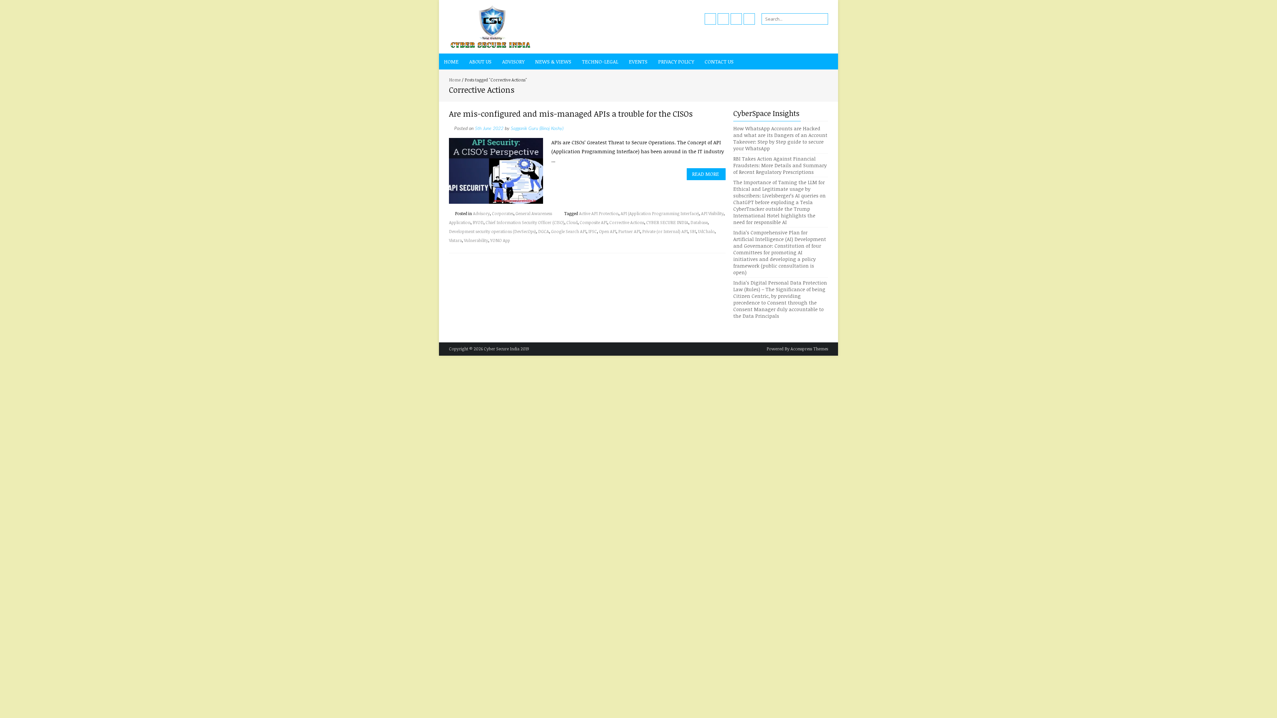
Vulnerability (476, 240)
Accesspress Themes (809, 349)
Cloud (572, 222)
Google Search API (568, 231)
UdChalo (706, 231)
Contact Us (719, 61)
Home (451, 61)
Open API (607, 231)
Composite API (593, 222)
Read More (705, 174)
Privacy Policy (676, 61)
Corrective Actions (626, 222)
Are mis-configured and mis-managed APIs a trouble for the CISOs (571, 113)
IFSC (592, 231)
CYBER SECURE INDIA (667, 222)
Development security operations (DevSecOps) (492, 231)
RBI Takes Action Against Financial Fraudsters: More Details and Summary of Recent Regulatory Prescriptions (780, 165)
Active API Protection (599, 213)
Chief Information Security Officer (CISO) (525, 222)
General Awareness (533, 213)
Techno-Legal (600, 61)
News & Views (553, 61)
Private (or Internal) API (665, 231)
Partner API (629, 231)
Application (460, 222)
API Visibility (712, 213)
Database (699, 222)
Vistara (455, 240)
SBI (693, 231)
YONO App (500, 240)
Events (638, 61)
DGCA (543, 231)
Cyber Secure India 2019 (506, 349)
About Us (480, 61)
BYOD (478, 222)
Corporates (502, 213)
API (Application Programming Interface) (660, 213)
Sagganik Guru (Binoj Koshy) (537, 128)
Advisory (513, 61)
